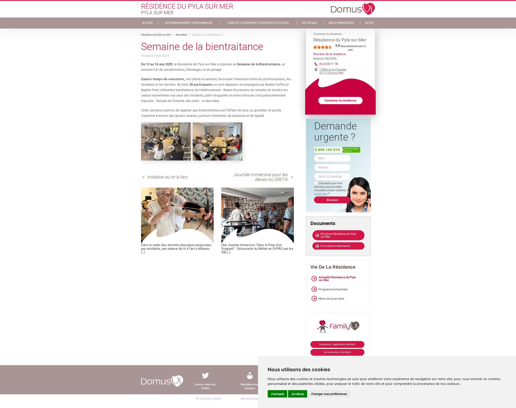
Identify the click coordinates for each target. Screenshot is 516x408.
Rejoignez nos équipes (250, 386)
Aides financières (341, 23)
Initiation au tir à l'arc (167, 177)
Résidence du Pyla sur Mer (156, 34)
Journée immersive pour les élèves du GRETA (261, 177)
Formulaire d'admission (335, 246)
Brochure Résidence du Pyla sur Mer (338, 235)
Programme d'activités (333, 289)
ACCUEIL (147, 23)
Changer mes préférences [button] (329, 394)
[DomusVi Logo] (353, 7)
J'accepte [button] (277, 394)
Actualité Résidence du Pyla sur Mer (337, 279)
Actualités (181, 34)
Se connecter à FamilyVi (337, 352)
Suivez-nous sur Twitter (205, 386)
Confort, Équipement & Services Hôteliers (258, 23)
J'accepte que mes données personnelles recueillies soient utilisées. (332, 188)
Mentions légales (252, 399)
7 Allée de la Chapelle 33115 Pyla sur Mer (332, 71)
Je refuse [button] (297, 394)
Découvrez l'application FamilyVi (337, 344)
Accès (369, 23)
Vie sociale (310, 23)
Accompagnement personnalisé (188, 23)
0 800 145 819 (327, 149)
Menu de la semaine (331, 298)
